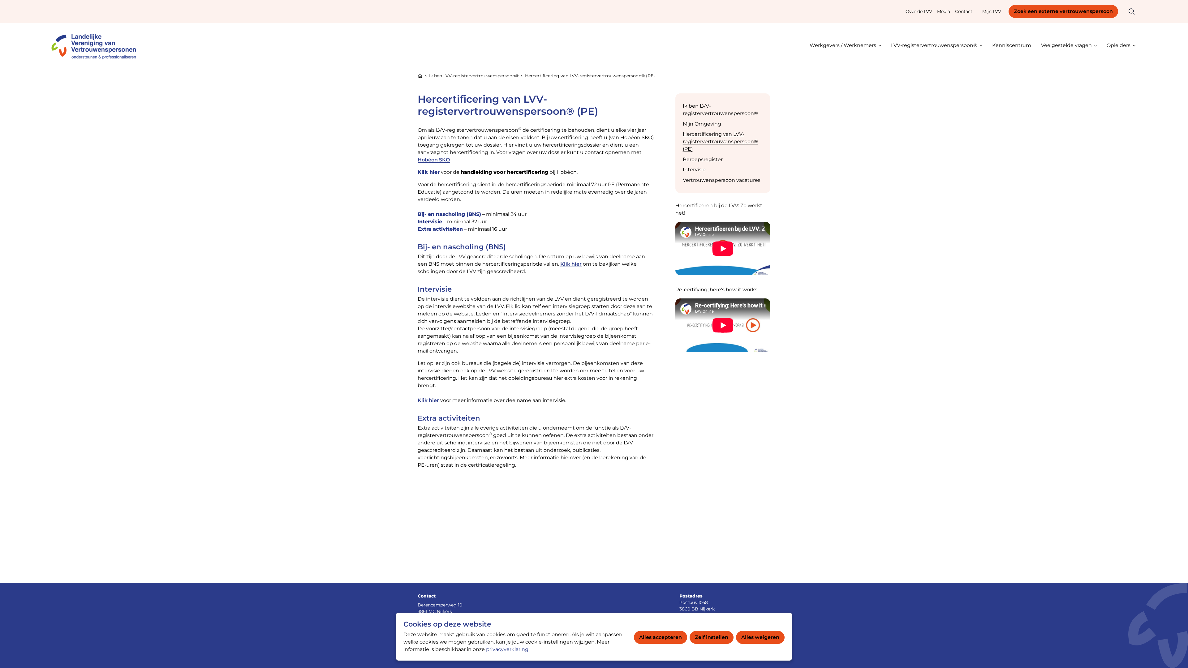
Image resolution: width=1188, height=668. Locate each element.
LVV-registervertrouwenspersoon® (934, 45)
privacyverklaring (507, 649)
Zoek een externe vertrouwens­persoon (1063, 11)
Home (420, 75)
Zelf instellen (711, 637)
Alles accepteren (660, 637)
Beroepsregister (703, 159)
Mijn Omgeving (702, 124)
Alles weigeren (760, 637)
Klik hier (429, 172)
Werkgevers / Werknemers (843, 45)
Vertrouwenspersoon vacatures (721, 180)
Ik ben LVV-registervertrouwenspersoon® (474, 76)
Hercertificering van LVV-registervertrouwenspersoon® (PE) (720, 141)
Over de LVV (919, 11)
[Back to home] (96, 45)
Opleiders (1118, 45)
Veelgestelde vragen (1066, 45)
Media (943, 11)
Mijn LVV (991, 11)
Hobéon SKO (434, 160)
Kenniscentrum (1011, 45)
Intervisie (694, 170)
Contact (963, 11)
